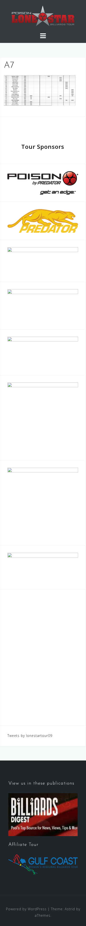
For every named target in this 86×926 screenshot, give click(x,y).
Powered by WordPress (26, 909)
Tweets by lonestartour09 (29, 735)
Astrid (70, 909)
